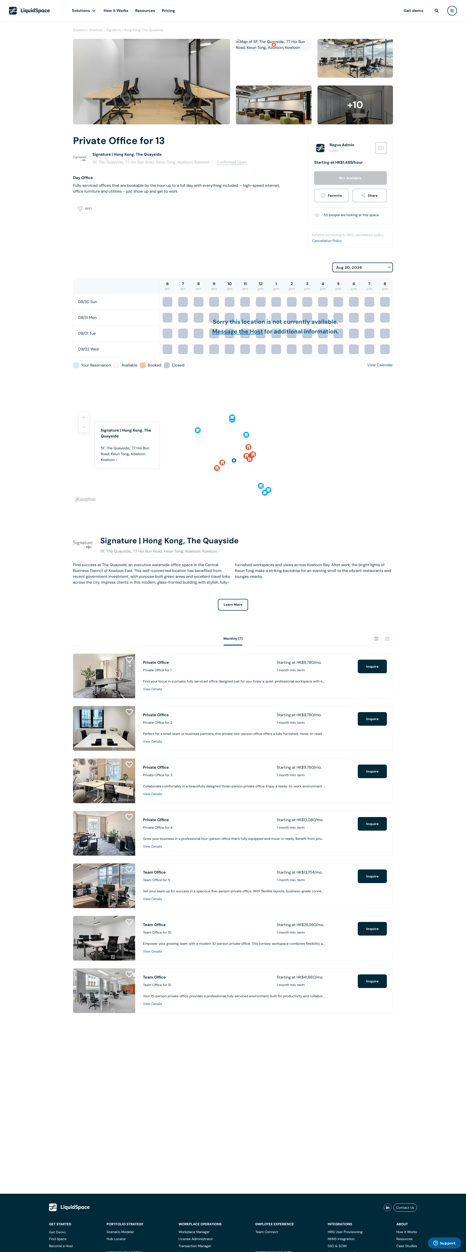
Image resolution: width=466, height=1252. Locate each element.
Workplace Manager (193, 1232)
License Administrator (195, 1239)
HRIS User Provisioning (345, 1232)
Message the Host (237, 331)
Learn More (233, 605)
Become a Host (61, 1246)
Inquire (372, 666)
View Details (152, 689)
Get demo (414, 10)
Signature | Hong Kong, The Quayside (134, 30)
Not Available (350, 178)
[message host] (381, 148)
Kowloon (79, 30)
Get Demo (57, 1232)
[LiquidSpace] (69, 1207)
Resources (145, 10)
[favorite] (331, 195)
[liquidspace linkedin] (387, 1207)
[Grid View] (387, 639)
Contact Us (405, 1207)
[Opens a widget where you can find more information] (444, 1243)
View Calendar (380, 364)
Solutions (81, 10)
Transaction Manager (194, 1246)
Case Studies (406, 1246)
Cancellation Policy (327, 241)
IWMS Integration (341, 1239)
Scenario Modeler (120, 1232)
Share (373, 195)
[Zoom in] (84, 417)
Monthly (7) (233, 639)
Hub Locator (116, 1239)
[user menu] (452, 11)
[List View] (376, 639)
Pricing (168, 10)
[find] (436, 11)
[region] (233, 455)
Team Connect (266, 1232)
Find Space (58, 1239)
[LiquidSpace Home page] (29, 11)
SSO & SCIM (337, 1246)
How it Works (116, 10)
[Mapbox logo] (85, 499)
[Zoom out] (84, 427)
